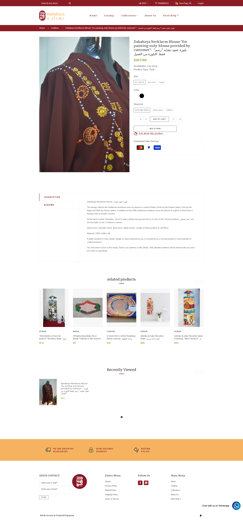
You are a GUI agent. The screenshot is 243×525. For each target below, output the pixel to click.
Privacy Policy (111, 486)
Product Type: (141, 69)
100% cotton (158, 110)
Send (44, 497)
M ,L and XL (139, 82)
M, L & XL (152, 82)
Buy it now (155, 129)
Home (42, 28)
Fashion (55, 28)
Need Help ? (176, 499)
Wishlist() (163, 3)
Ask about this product (151, 133)
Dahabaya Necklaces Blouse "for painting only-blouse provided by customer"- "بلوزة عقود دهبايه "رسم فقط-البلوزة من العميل (120, 28)
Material (138, 104)
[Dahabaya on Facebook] (140, 483)
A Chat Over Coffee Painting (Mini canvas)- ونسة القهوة (121, 337)
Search (108, 481)
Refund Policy (110, 490)
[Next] (125, 104)
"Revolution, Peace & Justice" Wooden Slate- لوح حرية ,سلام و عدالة (52, 337)
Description (52, 197)
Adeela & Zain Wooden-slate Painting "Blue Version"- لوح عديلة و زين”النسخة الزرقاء (188, 337)
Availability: (140, 66)
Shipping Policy (111, 495)
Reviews (49, 205)
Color (136, 90)
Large (161, 82)
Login (201, 3)
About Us (174, 495)
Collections (175, 490)
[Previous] (43, 104)
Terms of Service (112, 499)
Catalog (174, 486)
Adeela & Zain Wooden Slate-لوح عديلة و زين (151, 337)
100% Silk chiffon (142, 110)
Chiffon (169, 110)
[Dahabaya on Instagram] (146, 483)
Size (136, 76)
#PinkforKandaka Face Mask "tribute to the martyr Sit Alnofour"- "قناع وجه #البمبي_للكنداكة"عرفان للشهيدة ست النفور (87, 337)
